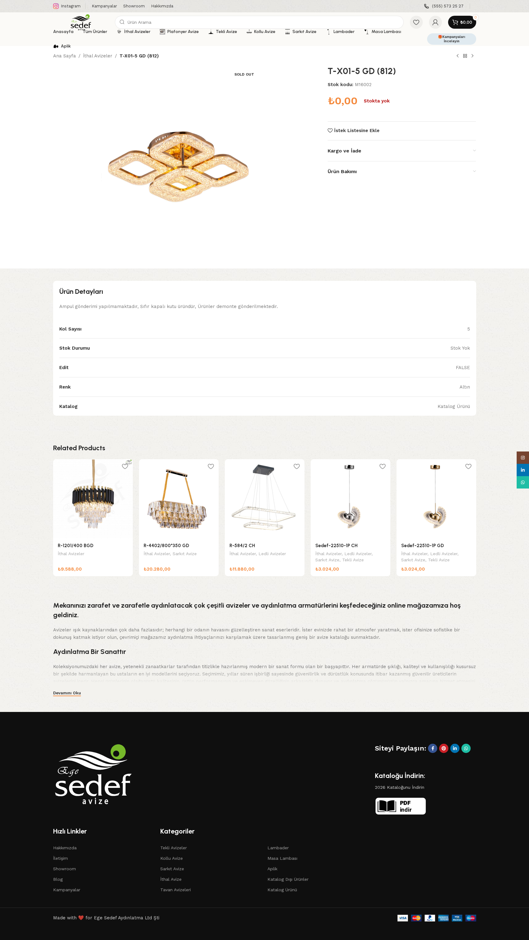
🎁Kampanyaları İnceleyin (451, 39)
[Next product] (472, 56)
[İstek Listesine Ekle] (125, 466)
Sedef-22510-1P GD (422, 545)
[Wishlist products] (416, 22)
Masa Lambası (282, 858)
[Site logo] (81, 22)
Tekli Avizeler (173, 847)
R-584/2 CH (242, 545)
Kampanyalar (66, 889)
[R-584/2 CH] (264, 499)
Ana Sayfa (64, 56)
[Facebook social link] (432, 748)
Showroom (64, 868)
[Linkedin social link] (455, 748)
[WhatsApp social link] (466, 748)
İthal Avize (171, 879)
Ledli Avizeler (272, 553)
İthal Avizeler (97, 56)
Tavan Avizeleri (175, 889)
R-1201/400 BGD (75, 545)
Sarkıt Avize (185, 553)
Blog (58, 879)
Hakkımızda (65, 847)
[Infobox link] (444, 6)
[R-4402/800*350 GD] (179, 499)
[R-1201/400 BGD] (93, 499)
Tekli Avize (353, 559)
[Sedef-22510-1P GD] (436, 499)
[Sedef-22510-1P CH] (350, 499)
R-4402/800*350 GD (166, 545)
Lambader (278, 847)
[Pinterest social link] (443, 748)
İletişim (60, 858)
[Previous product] (457, 56)
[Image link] (93, 773)
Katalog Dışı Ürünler (288, 879)
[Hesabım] (435, 22)
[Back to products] (465, 56)
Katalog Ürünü (282, 889)
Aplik (272, 868)
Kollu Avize (171, 858)
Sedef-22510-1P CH (336, 545)
